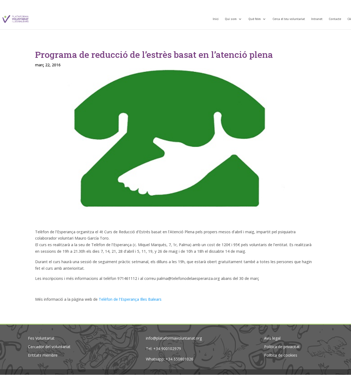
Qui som (231, 19)
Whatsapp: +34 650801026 (169, 359)
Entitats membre (43, 355)
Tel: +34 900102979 (163, 348)
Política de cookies (280, 355)
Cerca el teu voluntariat (289, 19)
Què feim (254, 19)
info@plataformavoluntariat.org (174, 338)
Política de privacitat (282, 346)
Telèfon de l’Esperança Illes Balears (130, 299)
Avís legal (272, 338)
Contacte (335, 19)
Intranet (316, 19)
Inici (216, 19)
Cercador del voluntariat (49, 346)
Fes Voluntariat (41, 338)
